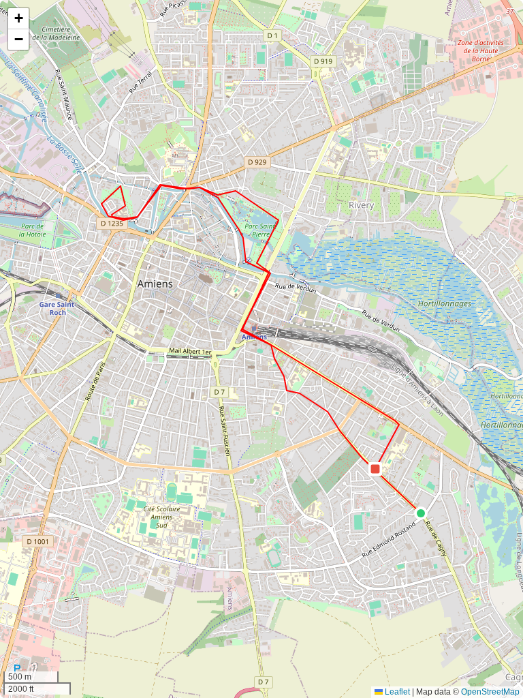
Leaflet (396, 692)
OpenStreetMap (490, 692)
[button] (421, 513)
